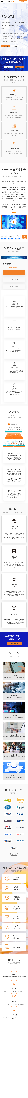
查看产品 (6, 46)
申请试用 (15, 46)
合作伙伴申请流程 (14, 643)
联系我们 (9, 67)
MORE (14, 854)
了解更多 (14, 212)
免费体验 (19, 67)
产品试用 (23, 1)
